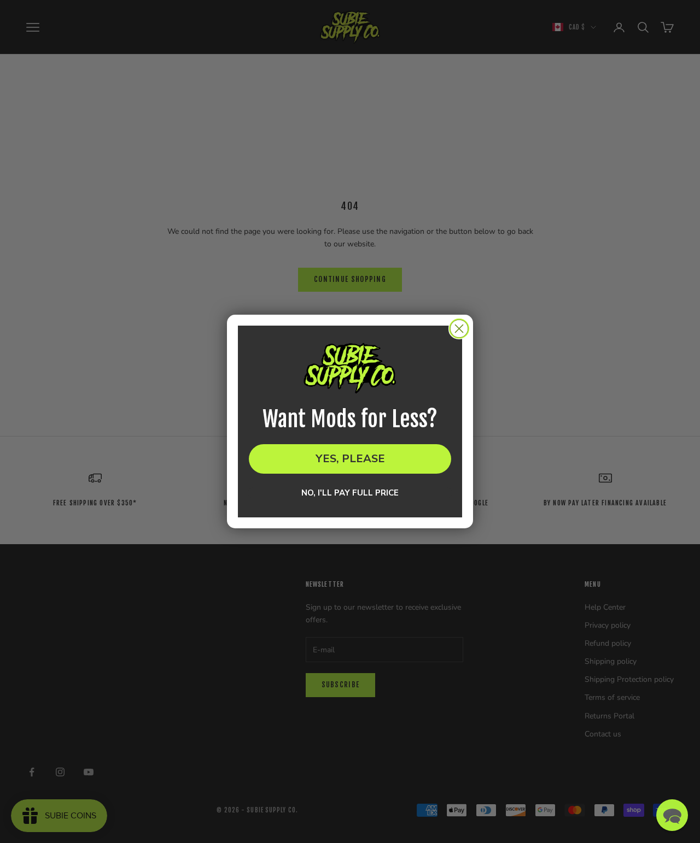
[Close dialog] (459, 328)
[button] (672, 815)
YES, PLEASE (350, 458)
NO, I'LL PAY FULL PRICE (350, 492)
